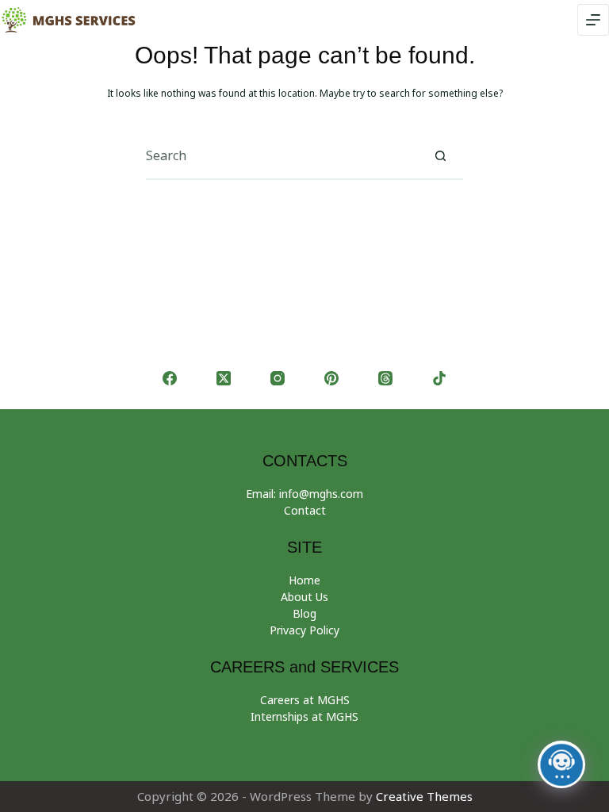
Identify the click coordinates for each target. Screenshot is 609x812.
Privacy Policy (304, 630)
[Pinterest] (331, 378)
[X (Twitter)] (223, 378)
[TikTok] (439, 378)
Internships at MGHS (304, 716)
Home (304, 580)
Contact (305, 510)
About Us (304, 596)
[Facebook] (170, 378)
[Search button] (440, 155)
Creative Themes (424, 796)
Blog (304, 613)
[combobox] (281, 155)
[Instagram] (277, 378)
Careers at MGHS (305, 699)
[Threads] (385, 378)
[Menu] (593, 20)
